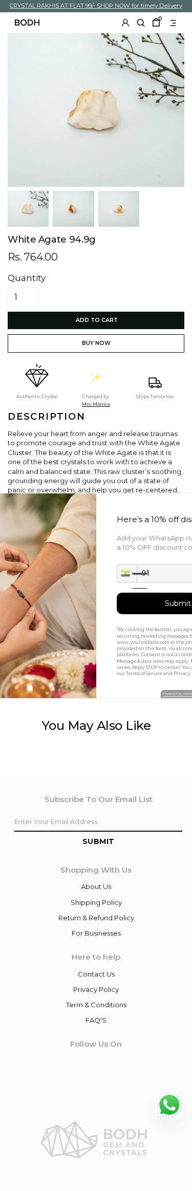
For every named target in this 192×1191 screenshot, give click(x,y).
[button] (127, 573)
